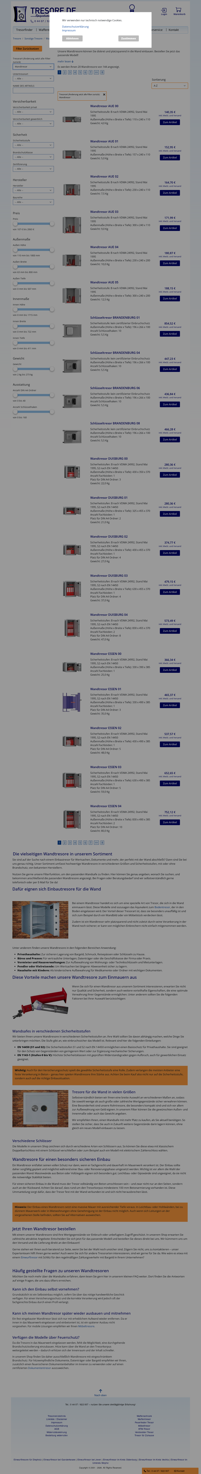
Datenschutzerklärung (75, 26)
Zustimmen (128, 38)
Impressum (69, 30)
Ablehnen (72, 38)
